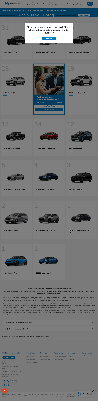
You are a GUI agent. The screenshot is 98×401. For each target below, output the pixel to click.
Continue (49, 39)
